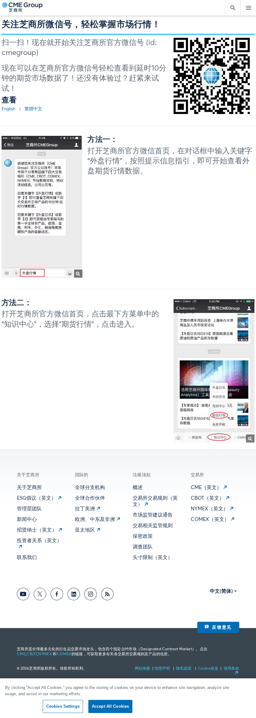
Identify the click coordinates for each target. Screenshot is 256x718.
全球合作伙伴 (90, 498)
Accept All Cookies (110, 706)
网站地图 (143, 669)
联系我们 (27, 557)
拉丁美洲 (85, 508)
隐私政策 (184, 669)
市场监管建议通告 (153, 515)
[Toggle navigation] (248, 8)
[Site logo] (23, 7)
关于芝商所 (29, 487)
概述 (138, 487)
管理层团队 (29, 508)
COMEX (64, 654)
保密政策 (143, 536)
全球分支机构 (90, 487)
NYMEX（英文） (209, 508)
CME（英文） (206, 487)
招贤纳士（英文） (37, 529)
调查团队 (143, 546)
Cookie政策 (208, 669)
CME (21, 654)
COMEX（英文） (210, 519)
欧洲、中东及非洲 (95, 519)
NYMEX (45, 654)
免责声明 (163, 669)
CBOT (32, 654)
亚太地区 (85, 529)
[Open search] (232, 8)
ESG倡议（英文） (36, 498)
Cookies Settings (63, 706)
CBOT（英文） (207, 498)
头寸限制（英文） (153, 557)
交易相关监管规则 (153, 525)
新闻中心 (27, 519)
